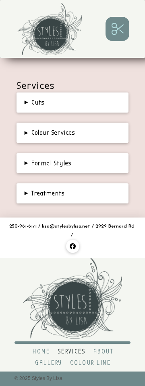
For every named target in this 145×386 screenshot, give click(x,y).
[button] (118, 29)
